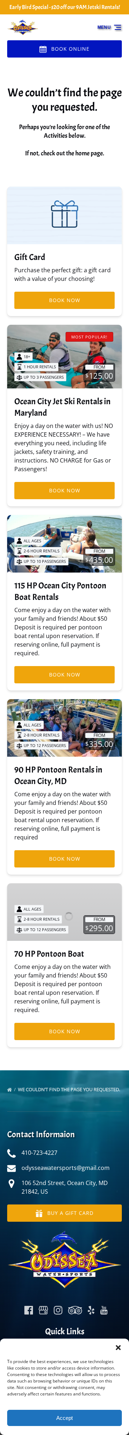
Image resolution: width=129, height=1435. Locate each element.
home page (89, 153)
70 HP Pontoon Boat (49, 953)
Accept (64, 1418)
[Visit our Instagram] (58, 1310)
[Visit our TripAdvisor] (75, 1310)
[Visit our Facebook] (28, 1310)
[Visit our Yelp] (91, 1310)
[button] (118, 1347)
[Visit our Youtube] (104, 1310)
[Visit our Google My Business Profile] (43, 1310)
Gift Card (29, 257)
